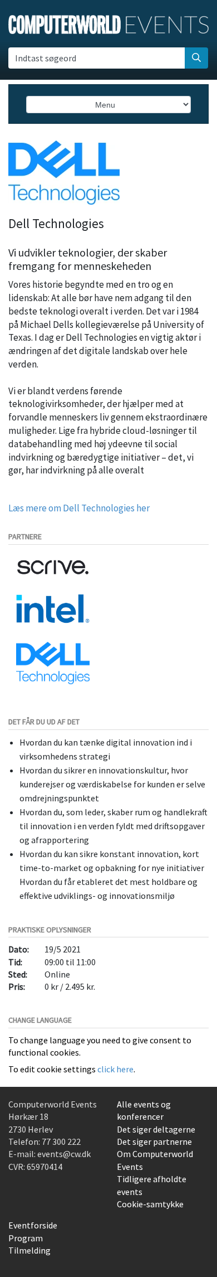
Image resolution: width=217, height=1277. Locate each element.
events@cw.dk (64, 1153)
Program (25, 1238)
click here (115, 1069)
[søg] (196, 58)
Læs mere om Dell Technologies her (79, 508)
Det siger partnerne (154, 1141)
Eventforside (32, 1225)
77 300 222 (61, 1141)
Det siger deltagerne (156, 1129)
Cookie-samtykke (150, 1204)
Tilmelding (29, 1250)
